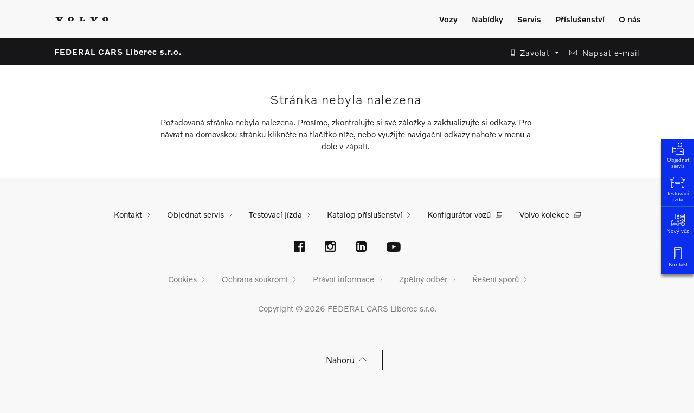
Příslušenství (580, 19)
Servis (529, 19)
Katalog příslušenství (364, 214)
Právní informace (343, 279)
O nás (630, 19)
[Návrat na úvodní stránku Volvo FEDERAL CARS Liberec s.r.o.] (82, 19)
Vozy (448, 19)
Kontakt (678, 264)
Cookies (182, 279)
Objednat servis (678, 162)
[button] (532, 53)
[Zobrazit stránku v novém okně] (299, 247)
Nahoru (342, 359)
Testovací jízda (678, 196)
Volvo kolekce (544, 214)
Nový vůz (677, 230)
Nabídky (487, 19)
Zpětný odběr (423, 279)
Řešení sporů (495, 279)
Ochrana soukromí (255, 279)
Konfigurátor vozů (459, 214)
